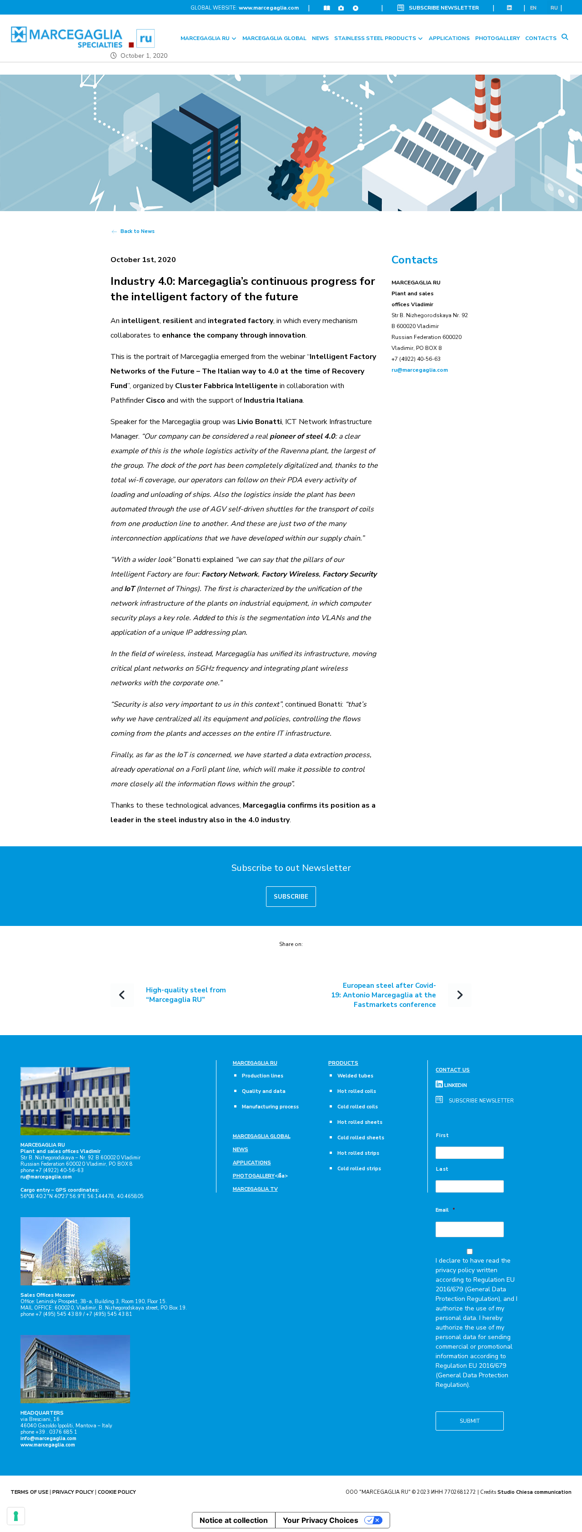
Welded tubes (355, 1075)
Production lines (262, 1075)
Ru (554, 8)
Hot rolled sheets (359, 1122)
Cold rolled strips (359, 1168)
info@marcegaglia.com (48, 1438)
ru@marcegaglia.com (419, 370)
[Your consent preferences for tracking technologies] (16, 1516)
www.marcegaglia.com (269, 7)
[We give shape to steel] (83, 37)
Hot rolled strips (358, 1153)
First (442, 1135)
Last (442, 1169)
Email (445, 1210)
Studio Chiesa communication (534, 1492)
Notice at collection (234, 1520)
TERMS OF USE (29, 1492)
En (533, 8)
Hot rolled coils (356, 1091)
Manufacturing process (270, 1106)
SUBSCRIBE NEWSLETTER (444, 7)
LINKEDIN (455, 1085)
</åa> (260, 1176)
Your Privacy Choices (320, 1520)
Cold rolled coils (357, 1106)
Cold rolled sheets (360, 1137)
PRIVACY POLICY (73, 1492)
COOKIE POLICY (117, 1492)
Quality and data (264, 1091)
